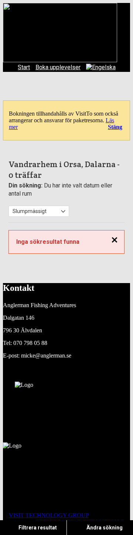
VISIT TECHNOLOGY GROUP (49, 515)
